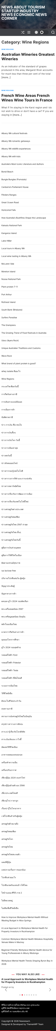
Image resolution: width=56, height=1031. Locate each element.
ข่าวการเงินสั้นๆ (8, 432)
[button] (6, 989)
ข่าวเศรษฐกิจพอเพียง (10, 517)
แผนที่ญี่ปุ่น (6, 862)
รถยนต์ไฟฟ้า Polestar (11, 662)
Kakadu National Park (11, 225)
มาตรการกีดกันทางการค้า (12, 632)
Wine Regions (7, 49)
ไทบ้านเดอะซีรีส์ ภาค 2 (11, 892)
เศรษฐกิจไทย (7, 847)
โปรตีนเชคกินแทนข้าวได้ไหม (14, 885)
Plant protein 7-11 (9, 286)
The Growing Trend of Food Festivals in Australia (23, 333)
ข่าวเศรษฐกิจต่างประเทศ (12, 509)
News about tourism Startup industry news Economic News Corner (24, 12)
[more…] (6, 77)
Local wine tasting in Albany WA (16, 256)
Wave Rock (6, 356)
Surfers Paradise (9, 317)
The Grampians (8, 325)
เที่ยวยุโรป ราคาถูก (9, 800)
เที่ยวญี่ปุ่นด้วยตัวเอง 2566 (13, 785)
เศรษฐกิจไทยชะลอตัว (10, 854)
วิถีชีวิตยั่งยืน (6, 693)
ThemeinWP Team (35, 1024)
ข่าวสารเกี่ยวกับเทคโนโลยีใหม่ (14, 501)
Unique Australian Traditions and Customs (20, 348)
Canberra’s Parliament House (14, 187)
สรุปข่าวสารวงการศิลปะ (12, 724)
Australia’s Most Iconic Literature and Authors (22, 164)
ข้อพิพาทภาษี (7, 417)
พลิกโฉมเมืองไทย (9, 624)
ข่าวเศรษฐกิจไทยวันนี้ (11, 540)
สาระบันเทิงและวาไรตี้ (11, 739)
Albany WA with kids (10, 156)
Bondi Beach (7, 171)
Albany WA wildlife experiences (16, 148)
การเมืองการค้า (8, 409)
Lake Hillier (6, 241)
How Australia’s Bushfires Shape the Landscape (23, 218)
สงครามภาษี (6, 708)
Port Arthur (6, 294)
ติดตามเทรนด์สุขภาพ (10, 563)
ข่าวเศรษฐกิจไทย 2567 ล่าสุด (14, 524)
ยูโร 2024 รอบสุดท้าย (11, 647)
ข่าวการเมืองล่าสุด (9, 448)
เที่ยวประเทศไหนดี (9, 793)
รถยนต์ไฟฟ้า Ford (9, 655)
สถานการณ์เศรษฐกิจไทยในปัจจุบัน (16, 716)
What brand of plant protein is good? (18, 363)
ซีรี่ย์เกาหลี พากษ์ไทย (10, 1005)
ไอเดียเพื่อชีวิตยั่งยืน (10, 908)
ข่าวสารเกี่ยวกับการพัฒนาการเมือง (16, 494)
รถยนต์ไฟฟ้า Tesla (9, 670)
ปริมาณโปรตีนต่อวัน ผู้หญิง (13, 578)
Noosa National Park (11, 279)
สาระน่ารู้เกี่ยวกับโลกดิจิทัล (13, 731)
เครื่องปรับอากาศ (8, 770)
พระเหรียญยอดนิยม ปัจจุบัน (13, 616)
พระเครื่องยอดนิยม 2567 (12, 609)
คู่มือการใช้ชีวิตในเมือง (11, 555)
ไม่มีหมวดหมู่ (7, 900)
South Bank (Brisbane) (11, 309)
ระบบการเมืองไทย (9, 685)
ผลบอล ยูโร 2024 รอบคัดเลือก (14, 601)
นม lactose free (8, 570)
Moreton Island (8, 271)
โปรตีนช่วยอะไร (8, 877)
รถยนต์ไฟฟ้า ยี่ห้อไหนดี (11, 678)
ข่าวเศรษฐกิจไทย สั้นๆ (11, 532)
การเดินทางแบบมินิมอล (11, 402)
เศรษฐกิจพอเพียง (8, 831)
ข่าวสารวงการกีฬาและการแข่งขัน (16, 478)
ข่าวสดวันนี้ (6, 455)
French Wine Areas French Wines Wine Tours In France (26, 97)
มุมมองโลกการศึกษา (10, 639)
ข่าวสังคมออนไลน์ (9, 463)
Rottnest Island (8, 302)
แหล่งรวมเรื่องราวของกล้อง (13, 870)
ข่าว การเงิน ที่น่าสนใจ (11, 425)
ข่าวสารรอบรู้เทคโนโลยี (12, 471)
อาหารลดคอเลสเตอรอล (11, 754)
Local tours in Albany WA (13, 248)
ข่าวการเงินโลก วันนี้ (10, 440)
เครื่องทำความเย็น (9, 762)
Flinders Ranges (8, 195)
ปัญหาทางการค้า (8, 593)
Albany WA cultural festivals (14, 133)
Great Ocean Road (10, 202)
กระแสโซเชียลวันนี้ (10, 386)
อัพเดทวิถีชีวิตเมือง (9, 747)
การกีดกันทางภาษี (9, 394)
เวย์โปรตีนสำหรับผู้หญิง (11, 816)
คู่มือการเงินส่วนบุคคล (11, 547)
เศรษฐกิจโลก (7, 839)
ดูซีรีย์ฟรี (5, 1011)
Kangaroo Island (9, 233)
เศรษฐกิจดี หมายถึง (9, 824)
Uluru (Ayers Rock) (10, 340)
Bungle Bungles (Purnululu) (14, 179)
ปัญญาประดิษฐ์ (8, 586)
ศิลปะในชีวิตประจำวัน (11, 701)
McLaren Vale (7, 263)
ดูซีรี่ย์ (3, 1008)
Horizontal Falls (8, 210)
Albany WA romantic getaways (15, 141)
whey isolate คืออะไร (11, 371)
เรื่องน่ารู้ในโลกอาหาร (11, 808)
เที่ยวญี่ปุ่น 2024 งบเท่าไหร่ (13, 777)
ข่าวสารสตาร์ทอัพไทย (11, 486)
